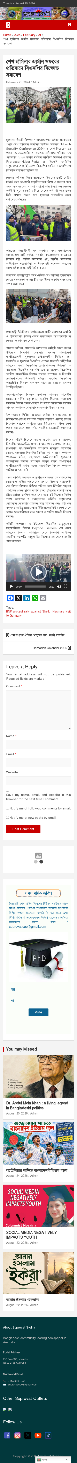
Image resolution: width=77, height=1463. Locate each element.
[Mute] (59, 586)
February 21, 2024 (18, 82)
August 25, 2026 (17, 1113)
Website (12, 772)
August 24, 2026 (17, 1176)
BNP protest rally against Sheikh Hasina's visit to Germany (38, 613)
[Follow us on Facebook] (7, 1433)
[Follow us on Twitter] (28, 1433)
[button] (38, 572)
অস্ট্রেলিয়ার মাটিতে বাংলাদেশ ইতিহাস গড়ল (36, 1170)
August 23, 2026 (17, 1243)
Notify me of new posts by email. (33, 818)
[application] (38, 572)
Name (11, 736)
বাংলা (44, 1459)
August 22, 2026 (17, 1305)
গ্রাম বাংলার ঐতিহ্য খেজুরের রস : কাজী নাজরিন (37, 635)
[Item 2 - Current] (41, 861)
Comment (14, 686)
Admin (36, 82)
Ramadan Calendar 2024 (50, 648)
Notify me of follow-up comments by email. (40, 808)
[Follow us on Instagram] (17, 1433)
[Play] (11, 586)
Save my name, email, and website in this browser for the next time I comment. (38, 797)
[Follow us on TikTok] (48, 1433)
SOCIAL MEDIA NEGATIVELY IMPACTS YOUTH (31, 1235)
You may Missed (21, 1049)
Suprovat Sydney (50, 1456)
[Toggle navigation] (8, 25)
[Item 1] (36, 861)
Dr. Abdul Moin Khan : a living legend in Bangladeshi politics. (37, 1105)
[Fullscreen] (65, 586)
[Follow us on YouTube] (38, 1433)
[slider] (35, 586)
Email (11, 754)
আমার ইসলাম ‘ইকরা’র (22, 1299)
